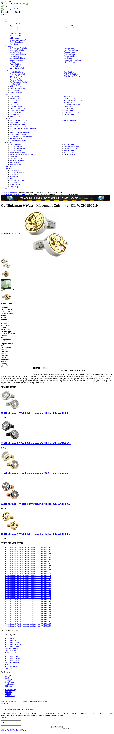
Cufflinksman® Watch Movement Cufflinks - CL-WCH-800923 (28, 549)
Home (3, 192)
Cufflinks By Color (12, 642)
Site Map (8, 692)
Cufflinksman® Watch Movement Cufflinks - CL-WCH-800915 (28, 620)
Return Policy (10, 696)
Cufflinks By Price (11, 640)
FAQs (7, 678)
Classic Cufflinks (11, 652)
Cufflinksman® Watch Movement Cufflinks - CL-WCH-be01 (27, 572)
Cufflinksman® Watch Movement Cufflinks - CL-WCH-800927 (28, 590)
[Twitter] (35, 702)
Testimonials (9, 684)
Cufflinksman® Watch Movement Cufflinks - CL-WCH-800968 (28, 598)
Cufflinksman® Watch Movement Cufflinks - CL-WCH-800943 (28, 610)
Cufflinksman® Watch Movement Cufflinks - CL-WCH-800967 (28, 568)
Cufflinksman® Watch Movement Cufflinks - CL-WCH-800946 (28, 580)
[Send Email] (6, 730)
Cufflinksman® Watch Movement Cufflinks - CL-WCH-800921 (28, 552)
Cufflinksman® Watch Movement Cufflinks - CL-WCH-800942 (28, 606)
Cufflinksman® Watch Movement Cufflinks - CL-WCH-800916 (28, 574)
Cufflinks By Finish (12, 646)
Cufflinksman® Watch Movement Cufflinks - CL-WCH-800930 (28, 596)
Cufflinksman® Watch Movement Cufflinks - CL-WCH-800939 (28, 554)
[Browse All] (6, 10)
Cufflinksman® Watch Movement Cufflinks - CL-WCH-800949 (28, 566)
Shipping (8, 686)
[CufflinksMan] (6, 2)
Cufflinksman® (11, 192)
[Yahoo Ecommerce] (8, 702)
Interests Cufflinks (11, 648)
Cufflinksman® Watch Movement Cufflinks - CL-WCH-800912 (28, 600)
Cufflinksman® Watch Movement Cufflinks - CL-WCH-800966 (28, 588)
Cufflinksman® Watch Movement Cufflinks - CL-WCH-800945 (28, 622)
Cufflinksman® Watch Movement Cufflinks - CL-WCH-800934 (28, 586)
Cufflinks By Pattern (12, 658)
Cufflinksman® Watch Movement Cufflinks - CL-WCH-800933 (28, 626)
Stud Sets (8, 668)
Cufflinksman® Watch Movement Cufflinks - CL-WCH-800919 (28, 578)
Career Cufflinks (11, 664)
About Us (8, 676)
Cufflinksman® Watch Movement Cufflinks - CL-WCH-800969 (28, 576)
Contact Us (9, 680)
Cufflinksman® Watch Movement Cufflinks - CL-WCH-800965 (28, 558)
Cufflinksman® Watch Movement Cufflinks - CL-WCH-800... (36, 413)
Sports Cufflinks (11, 650)
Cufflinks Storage (11, 666)
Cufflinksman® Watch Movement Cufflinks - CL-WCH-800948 (28, 592)
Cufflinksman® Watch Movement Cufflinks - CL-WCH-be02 (27, 562)
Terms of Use (10, 698)
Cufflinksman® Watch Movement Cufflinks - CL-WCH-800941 (28, 547)
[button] (57, 366)
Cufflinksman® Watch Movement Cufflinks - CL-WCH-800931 (28, 564)
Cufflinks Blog (10, 690)
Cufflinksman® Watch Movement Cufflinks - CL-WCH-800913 (28, 556)
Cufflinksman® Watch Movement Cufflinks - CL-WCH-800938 (28, 624)
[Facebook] (43, 702)
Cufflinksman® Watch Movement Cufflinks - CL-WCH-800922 (28, 618)
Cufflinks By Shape (12, 660)
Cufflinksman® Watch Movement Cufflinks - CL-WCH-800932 (28, 612)
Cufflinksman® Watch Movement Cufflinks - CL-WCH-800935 (28, 584)
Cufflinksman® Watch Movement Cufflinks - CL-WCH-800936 (28, 560)
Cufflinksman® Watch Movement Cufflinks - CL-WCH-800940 (28, 594)
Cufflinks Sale (10, 638)
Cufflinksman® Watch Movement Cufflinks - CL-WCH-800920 (28, 570)
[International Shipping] (9, 8)
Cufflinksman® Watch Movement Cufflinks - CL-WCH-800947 (28, 608)
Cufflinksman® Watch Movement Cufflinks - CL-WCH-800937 (28, 616)
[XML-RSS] (5, 704)
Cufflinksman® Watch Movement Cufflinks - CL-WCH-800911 (28, 582)
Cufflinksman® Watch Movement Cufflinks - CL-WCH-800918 (28, 604)
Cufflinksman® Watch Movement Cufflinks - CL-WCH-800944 (28, 602)
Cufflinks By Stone (12, 656)
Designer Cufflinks (13, 194)
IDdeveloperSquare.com (39, 715)
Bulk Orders (9, 682)
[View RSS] (27, 702)
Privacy (8, 694)
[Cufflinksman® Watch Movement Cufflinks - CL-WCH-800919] (46, 233)
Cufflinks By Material (13, 644)
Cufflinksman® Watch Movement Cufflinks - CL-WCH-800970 (28, 614)
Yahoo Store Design (8, 715)
